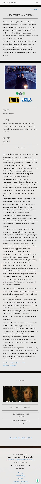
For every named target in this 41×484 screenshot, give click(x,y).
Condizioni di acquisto (21, 481)
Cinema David (9, 2)
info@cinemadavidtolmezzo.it (24, 460)
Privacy (20, 473)
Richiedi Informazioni (20, 438)
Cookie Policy (20, 476)
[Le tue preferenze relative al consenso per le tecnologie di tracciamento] (37, 480)
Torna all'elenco (34, 9)
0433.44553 (10, 460)
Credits (20, 478)
